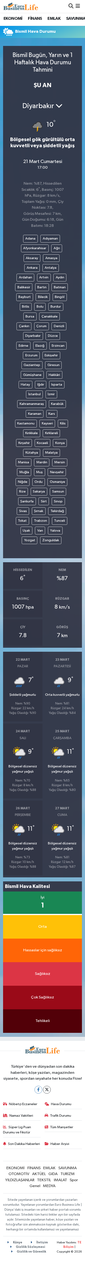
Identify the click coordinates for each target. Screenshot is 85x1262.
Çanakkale (50, 316)
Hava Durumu (61, 1104)
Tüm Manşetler (61, 1127)
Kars (51, 413)
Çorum (41, 326)
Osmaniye (57, 482)
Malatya (51, 452)
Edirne (23, 345)
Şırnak (38, 511)
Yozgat (29, 540)
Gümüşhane (32, 375)
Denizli (59, 326)
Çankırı (24, 326)
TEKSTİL (44, 1180)
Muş (39, 472)
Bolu (40, 306)
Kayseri (47, 423)
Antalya (50, 267)
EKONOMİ (13, 18)
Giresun (53, 365)
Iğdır (40, 384)
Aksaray (32, 258)
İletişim (42, 1242)
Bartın (42, 287)
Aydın (60, 277)
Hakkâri (54, 375)
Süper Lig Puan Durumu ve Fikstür (17, 1129)
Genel (35, 1186)
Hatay (25, 384)
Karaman (34, 413)
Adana (30, 238)
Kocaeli (42, 443)
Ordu (38, 482)
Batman (60, 287)
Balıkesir (23, 287)
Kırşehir (24, 443)
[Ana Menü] (78, 6)
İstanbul (34, 394)
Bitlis (25, 306)
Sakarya (39, 491)
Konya (60, 443)
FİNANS (35, 18)
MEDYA (49, 1186)
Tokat (22, 520)
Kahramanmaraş (32, 404)
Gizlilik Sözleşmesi (30, 1247)
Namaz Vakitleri (21, 1115)
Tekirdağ (57, 511)
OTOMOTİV (18, 1174)
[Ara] (70, 6)
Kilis (63, 423)
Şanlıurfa (27, 501)
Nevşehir (57, 472)
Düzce (53, 336)
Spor (74, 1180)
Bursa (30, 316)
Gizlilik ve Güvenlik (31, 1251)
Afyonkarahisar (34, 248)
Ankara (32, 267)
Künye (17, 1242)
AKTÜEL (39, 1174)
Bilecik (43, 297)
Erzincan (58, 345)
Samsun (58, 491)
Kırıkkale (31, 433)
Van (40, 530)
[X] (47, 1090)
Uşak (26, 530)
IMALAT (60, 1180)
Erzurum (31, 355)
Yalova (55, 530)
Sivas (23, 511)
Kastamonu (25, 423)
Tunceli (59, 520)
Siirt (44, 501)
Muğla (24, 472)
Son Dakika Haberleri (24, 1144)
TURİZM (67, 1174)
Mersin (59, 462)
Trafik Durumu (60, 1115)
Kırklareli (51, 433)
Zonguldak (50, 540)
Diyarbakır (33, 336)
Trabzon (40, 520)
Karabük (57, 404)
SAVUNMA (67, 1168)
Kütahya (32, 452)
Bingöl (59, 297)
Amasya (51, 258)
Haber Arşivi (60, 1144)
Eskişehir (51, 355)
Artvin (43, 277)
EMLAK (53, 18)
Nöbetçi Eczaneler (23, 1104)
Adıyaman (50, 238)
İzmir (51, 394)
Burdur (56, 306)
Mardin (41, 462)
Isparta (56, 384)
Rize (22, 491)
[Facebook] (38, 1090)
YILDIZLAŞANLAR (19, 1180)
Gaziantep (32, 365)
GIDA (53, 1174)
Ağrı (57, 248)
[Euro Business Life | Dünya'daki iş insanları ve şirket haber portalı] (20, 6)
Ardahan (25, 277)
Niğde (22, 482)
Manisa (23, 462)
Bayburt (24, 297)
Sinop (58, 501)
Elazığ (39, 345)
